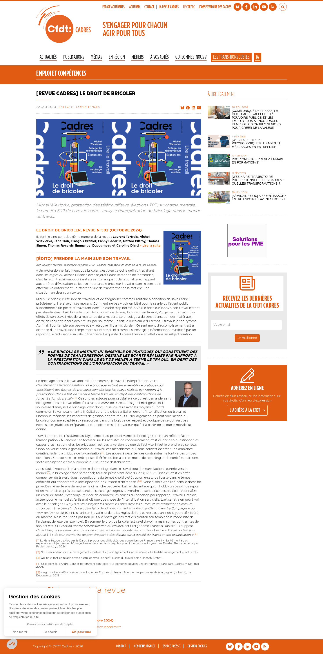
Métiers (137, 57)
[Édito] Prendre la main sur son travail (83, 259)
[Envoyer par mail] (199, 108)
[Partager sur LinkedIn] (193, 108)
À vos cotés (159, 57)
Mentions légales (144, 646)
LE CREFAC (189, 7)
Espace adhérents (113, 7)
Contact (149, 7)
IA (257, 57)
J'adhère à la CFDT (245, 410)
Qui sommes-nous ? (191, 57)
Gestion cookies (197, 646)
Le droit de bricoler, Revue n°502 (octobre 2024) (89, 230)
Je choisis (50, 632)
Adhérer (134, 7)
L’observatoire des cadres (215, 7)
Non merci (20, 632)
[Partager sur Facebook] (188, 108)
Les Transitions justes (231, 57)
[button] (12, 644)
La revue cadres (169, 7)
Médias (96, 57)
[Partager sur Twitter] (182, 108)
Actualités (48, 57)
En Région (117, 57)
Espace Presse (171, 646)
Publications (73, 57)
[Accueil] (63, 24)
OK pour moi (81, 632)
